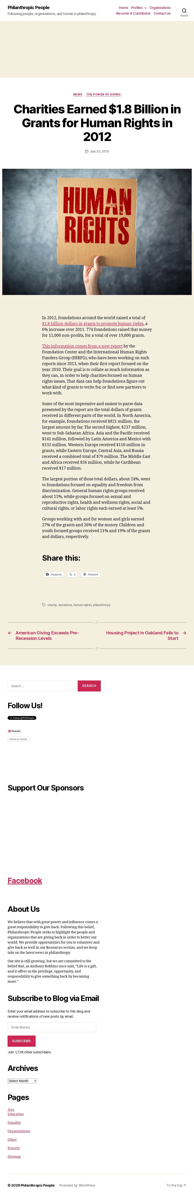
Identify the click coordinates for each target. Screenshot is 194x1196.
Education (16, 1114)
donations (65, 605)
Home (123, 8)
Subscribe (21, 1041)
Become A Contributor (133, 13)
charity (52, 605)
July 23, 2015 (99, 151)
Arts (11, 1110)
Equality (14, 1123)
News (77, 94)
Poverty (14, 1148)
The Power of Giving (103, 94)
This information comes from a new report (82, 346)
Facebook (25, 880)
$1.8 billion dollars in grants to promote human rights (92, 323)
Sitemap (14, 1157)
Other (12, 1140)
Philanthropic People (28, 7)
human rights (83, 605)
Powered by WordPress (77, 1185)
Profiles (137, 8)
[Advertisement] (97, 49)
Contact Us (162, 13)
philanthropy (101, 605)
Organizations (160, 8)
